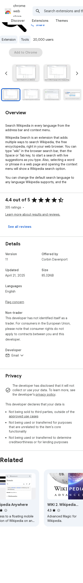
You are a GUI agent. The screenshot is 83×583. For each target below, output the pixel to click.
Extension (9, 40)
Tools (25, 40)
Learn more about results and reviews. (32, 214)
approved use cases (23, 416)
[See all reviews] (19, 226)
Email (15, 355)
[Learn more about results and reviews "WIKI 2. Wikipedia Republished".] (58, 510)
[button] (26, 73)
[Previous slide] (6, 73)
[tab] (18, 21)
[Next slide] (77, 73)
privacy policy (45, 395)
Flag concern (14, 302)
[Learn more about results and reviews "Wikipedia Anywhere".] (5, 510)
